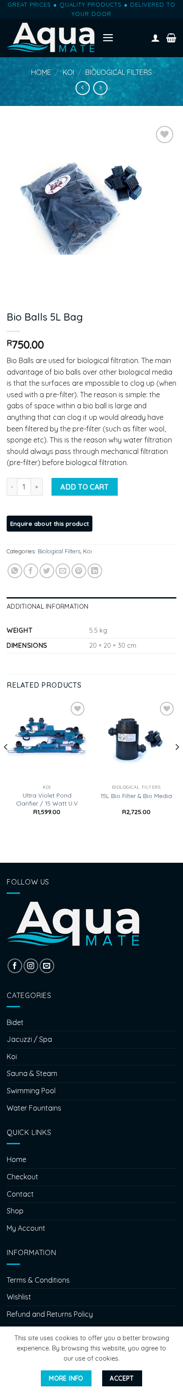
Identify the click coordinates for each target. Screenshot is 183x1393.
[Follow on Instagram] (31, 966)
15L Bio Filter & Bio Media (136, 795)
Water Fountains (34, 1107)
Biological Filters (118, 72)
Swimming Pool (31, 1090)
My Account (26, 1228)
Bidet (15, 1022)
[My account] (155, 37)
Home (41, 72)
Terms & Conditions (38, 1280)
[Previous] (6, 765)
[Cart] (171, 37)
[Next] (176, 765)
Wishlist (19, 1296)
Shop (15, 1210)
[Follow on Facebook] (15, 966)
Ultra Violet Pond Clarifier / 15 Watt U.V (47, 799)
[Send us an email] (47, 966)
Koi (68, 72)
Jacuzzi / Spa (29, 1039)
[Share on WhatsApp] (15, 570)
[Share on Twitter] (47, 570)
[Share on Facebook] (31, 570)
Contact (20, 1194)
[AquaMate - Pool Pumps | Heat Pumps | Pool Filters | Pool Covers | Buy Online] (51, 37)
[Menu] (108, 37)
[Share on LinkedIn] (95, 570)
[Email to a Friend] (63, 570)
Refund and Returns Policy (50, 1314)
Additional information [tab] (47, 606)
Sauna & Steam (32, 1073)
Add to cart (84, 486)
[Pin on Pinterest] (79, 570)
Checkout (22, 1176)
